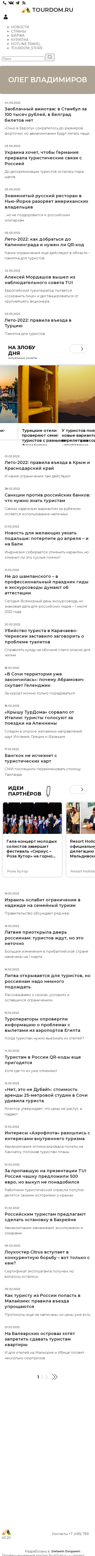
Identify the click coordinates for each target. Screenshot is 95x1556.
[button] (74, 349)
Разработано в (52, 1551)
